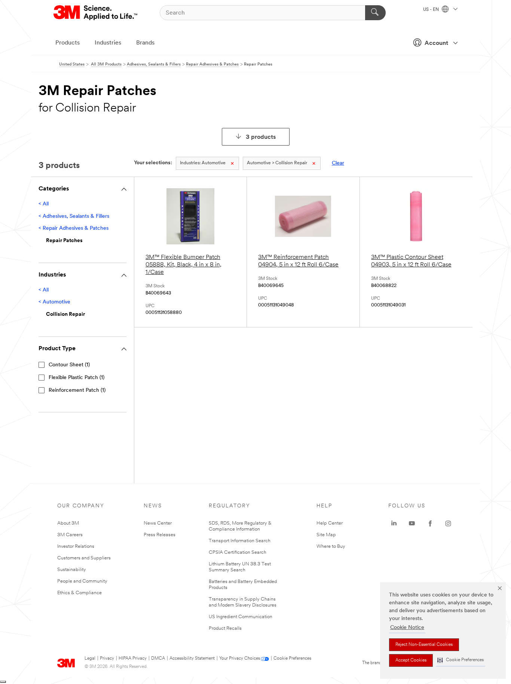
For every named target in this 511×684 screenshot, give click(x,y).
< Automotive (54, 302)
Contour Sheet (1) (69, 365)
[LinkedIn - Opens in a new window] (394, 523)
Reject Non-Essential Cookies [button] (424, 644)
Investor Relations (75, 546)
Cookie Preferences (292, 658)
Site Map (326, 534)
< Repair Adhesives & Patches (73, 228)
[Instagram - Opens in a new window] (448, 523)
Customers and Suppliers (84, 558)
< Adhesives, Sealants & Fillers (74, 216)
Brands (145, 43)
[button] (460, 660)
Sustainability (71, 569)
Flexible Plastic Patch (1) (76, 378)
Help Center (329, 523)
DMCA (158, 658)
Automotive (203, 163)
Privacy (107, 658)
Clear (338, 163)
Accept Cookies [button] (410, 660)
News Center (158, 523)
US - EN (431, 9)
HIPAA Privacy (133, 658)
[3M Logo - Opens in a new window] (95, 12)
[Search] (375, 12)
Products (67, 43)
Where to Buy (330, 546)
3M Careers (70, 534)
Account (436, 43)
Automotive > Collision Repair (277, 163)
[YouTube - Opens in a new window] (411, 523)
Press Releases (159, 534)
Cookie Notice (407, 627)
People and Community (82, 581)
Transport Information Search (239, 540)
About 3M (68, 523)
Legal (90, 658)
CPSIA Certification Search (237, 552)
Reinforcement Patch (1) (77, 390)
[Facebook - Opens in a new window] (430, 523)
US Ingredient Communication (240, 616)
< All (44, 204)
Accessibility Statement (192, 658)
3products (261, 137)
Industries (108, 43)
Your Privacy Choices (239, 658)
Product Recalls (225, 628)
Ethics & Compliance (79, 592)
